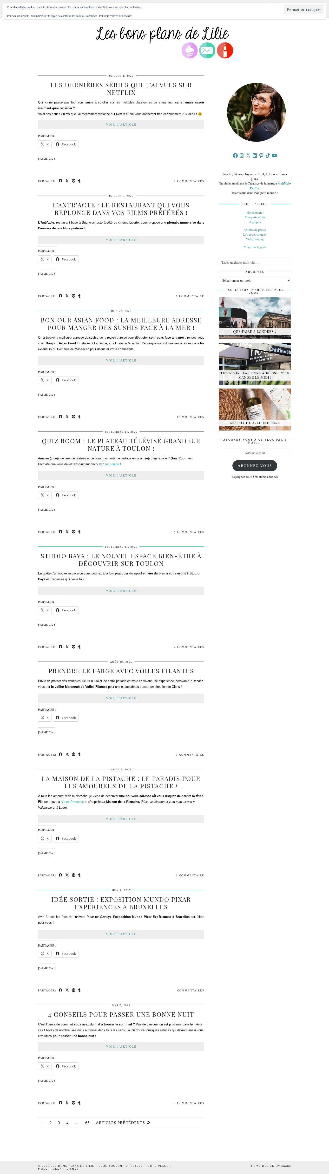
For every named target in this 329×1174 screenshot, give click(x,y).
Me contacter (254, 212)
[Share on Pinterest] (74, 181)
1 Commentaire (190, 296)
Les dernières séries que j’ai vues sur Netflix (121, 88)
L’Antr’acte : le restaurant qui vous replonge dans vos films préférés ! (121, 209)
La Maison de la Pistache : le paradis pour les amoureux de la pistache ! (121, 782)
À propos (255, 222)
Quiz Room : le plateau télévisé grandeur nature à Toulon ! (121, 444)
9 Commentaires (189, 532)
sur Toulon (112, 464)
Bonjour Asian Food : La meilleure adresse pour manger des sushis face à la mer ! (121, 324)
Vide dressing (255, 239)
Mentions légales (255, 247)
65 (87, 1123)
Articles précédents (121, 1123)
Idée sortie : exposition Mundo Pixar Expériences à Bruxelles (121, 903)
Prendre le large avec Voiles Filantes (121, 671)
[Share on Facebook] (61, 181)
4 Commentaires (189, 647)
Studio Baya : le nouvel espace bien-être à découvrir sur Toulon (121, 559)
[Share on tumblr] (79, 181)
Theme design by (270, 1165)
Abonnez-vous (255, 466)
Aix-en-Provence (72, 802)
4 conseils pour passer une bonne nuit (121, 1014)
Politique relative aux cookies (115, 16)
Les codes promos (254, 234)
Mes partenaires (255, 217)
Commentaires (190, 417)
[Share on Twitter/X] (67, 181)
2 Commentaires (189, 181)
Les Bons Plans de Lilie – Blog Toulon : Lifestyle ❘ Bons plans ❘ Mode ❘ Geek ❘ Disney (105, 1167)
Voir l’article (121, 124)
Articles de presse (254, 229)
